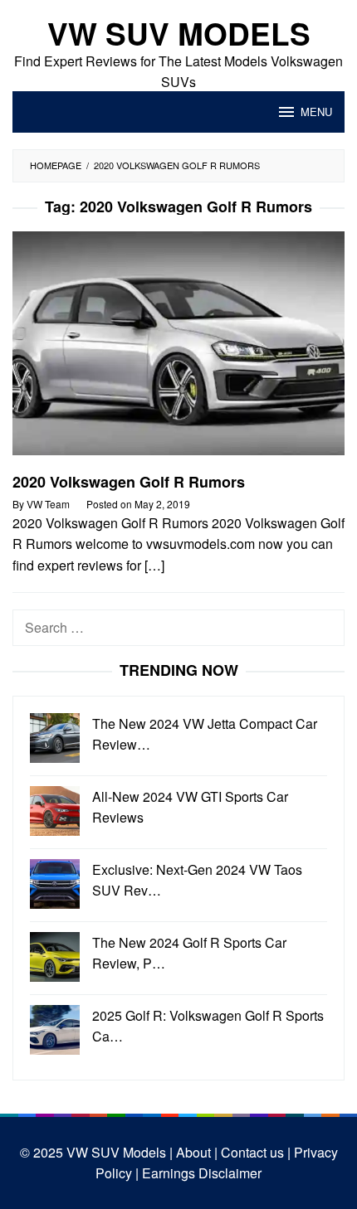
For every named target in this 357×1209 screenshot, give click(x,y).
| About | (192, 1152)
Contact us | (254, 1152)
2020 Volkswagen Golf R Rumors (128, 482)
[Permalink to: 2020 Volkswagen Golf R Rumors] (178, 350)
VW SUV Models (179, 33)
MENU (316, 111)
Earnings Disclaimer (200, 1172)
